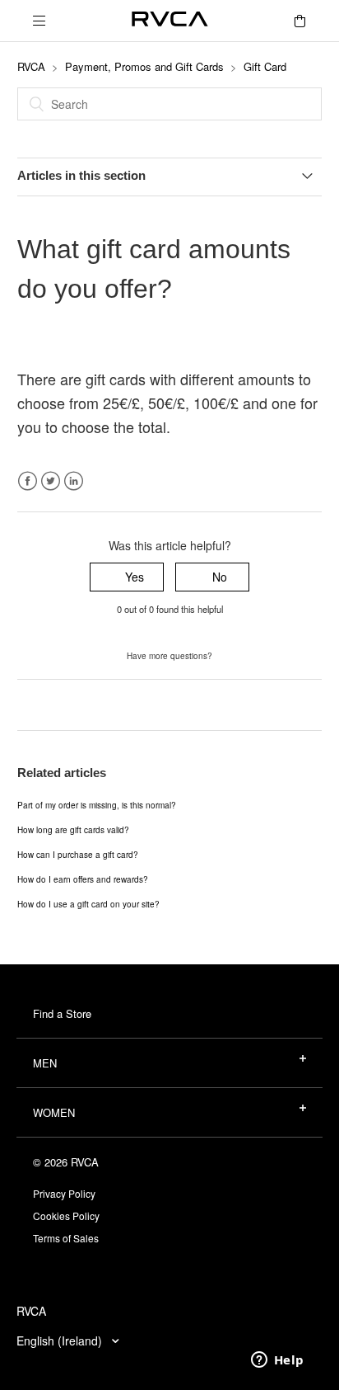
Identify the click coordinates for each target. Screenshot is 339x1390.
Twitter (50, 481)
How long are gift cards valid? (73, 830)
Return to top (51, 704)
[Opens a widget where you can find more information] (277, 1361)
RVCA (31, 66)
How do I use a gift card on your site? (88, 904)
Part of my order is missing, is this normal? (96, 805)
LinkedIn (73, 481)
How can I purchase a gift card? (77, 854)
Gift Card (265, 66)
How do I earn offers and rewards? (82, 879)
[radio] (127, 577)
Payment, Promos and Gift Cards (144, 66)
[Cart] (299, 21)
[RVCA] (170, 21)
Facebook (27, 481)
